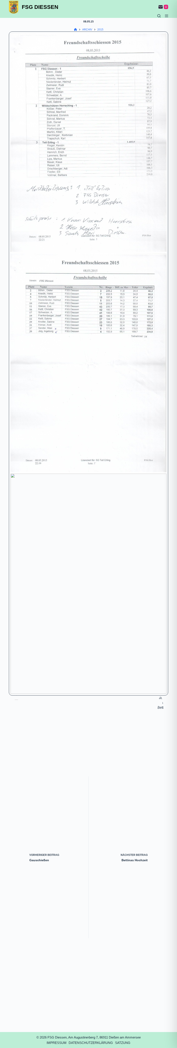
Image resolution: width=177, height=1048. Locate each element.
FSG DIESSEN (40, 7)
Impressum (56, 1043)
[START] (75, 29)
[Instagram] (166, 7)
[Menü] (166, 15)
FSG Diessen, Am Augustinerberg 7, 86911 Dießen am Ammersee (94, 1037)
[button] (88, 143)
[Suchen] (159, 15)
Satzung (122, 1043)
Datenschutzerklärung (91, 1043)
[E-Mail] (160, 7)
